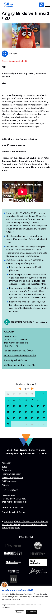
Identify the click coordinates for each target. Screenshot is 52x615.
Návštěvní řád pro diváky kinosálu (19, 365)
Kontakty (6, 462)
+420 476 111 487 (11, 346)
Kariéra (5, 485)
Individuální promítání (12, 477)
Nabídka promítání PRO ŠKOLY (18, 350)
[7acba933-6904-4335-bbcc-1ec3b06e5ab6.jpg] (26, 35)
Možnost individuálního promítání (20, 355)
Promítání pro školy (11, 473)
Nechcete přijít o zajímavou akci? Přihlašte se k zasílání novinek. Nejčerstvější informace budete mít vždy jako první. (25, 524)
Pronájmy (6, 470)
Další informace (9, 481)
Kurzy (4, 466)
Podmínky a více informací (16, 360)
